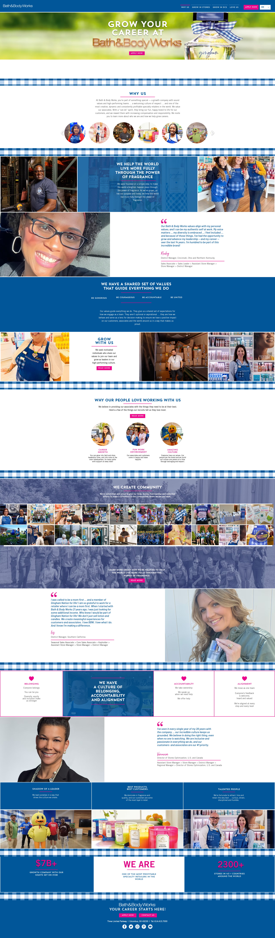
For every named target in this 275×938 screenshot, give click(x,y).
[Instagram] (137, 926)
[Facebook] (124, 926)
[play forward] (212, 132)
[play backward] (62, 132)
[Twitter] (131, 926)
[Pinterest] (144, 926)
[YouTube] (150, 926)
